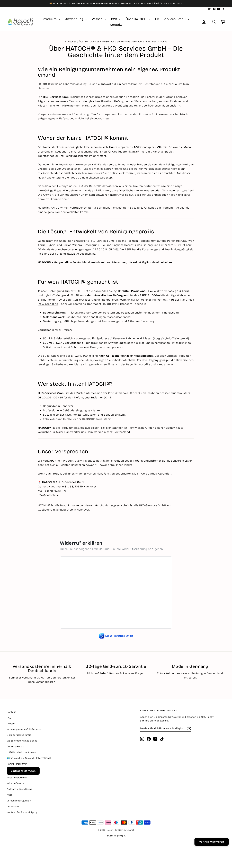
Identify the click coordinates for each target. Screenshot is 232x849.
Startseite (70, 41)
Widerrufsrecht (15, 783)
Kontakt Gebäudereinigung (22, 812)
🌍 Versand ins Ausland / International (29, 758)
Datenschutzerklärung (19, 789)
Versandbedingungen (19, 800)
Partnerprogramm (17, 763)
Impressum (13, 806)
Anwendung (74, 19)
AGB (9, 794)
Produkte (50, 19)
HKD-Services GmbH (171, 19)
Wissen (97, 19)
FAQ (9, 717)
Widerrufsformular (17, 777)
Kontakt (116, 24)
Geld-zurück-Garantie (19, 735)
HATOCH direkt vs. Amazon (22, 752)
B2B (114, 19)
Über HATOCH (136, 19)
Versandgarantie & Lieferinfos (24, 729)
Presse (11, 723)
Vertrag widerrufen (23, 770)
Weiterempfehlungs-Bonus (22, 740)
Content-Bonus (15, 746)
